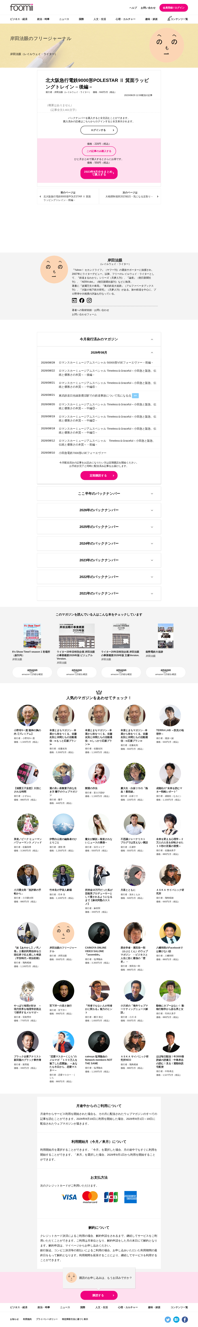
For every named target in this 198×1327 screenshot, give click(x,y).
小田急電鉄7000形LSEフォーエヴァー (82, 452)
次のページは (129, 194)
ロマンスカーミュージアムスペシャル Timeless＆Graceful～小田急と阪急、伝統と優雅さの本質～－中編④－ (107, 384)
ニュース (64, 19)
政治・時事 (43, 19)
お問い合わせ (148, 7)
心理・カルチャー (126, 19)
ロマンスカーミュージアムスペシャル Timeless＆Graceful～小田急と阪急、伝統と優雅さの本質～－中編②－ (107, 418)
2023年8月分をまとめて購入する (98, 173)
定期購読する (98, 475)
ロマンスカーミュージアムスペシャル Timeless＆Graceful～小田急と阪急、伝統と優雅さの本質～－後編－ (107, 372)
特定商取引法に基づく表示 (75, 1319)
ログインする (98, 130)
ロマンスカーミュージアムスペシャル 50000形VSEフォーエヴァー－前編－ (106, 362)
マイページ (72, 1245)
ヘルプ (133, 7)
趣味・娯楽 (151, 19)
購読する (98, 1295)
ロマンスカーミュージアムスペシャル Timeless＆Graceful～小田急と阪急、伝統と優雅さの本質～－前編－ (107, 442)
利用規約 (27, 1319)
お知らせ (14, 1319)
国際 (81, 19)
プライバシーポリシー (47, 1319)
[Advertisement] (99, 228)
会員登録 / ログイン (174, 7)
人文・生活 (100, 19)
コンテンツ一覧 (179, 19)
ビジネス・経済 (18, 19)
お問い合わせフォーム (84, 314)
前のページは (67, 196)
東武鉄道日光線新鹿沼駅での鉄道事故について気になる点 (95, 395)
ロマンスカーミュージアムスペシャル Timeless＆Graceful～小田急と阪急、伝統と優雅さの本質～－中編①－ (107, 430)
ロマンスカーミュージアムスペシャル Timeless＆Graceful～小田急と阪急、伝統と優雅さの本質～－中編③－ (107, 406)
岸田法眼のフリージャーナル (40, 38)
